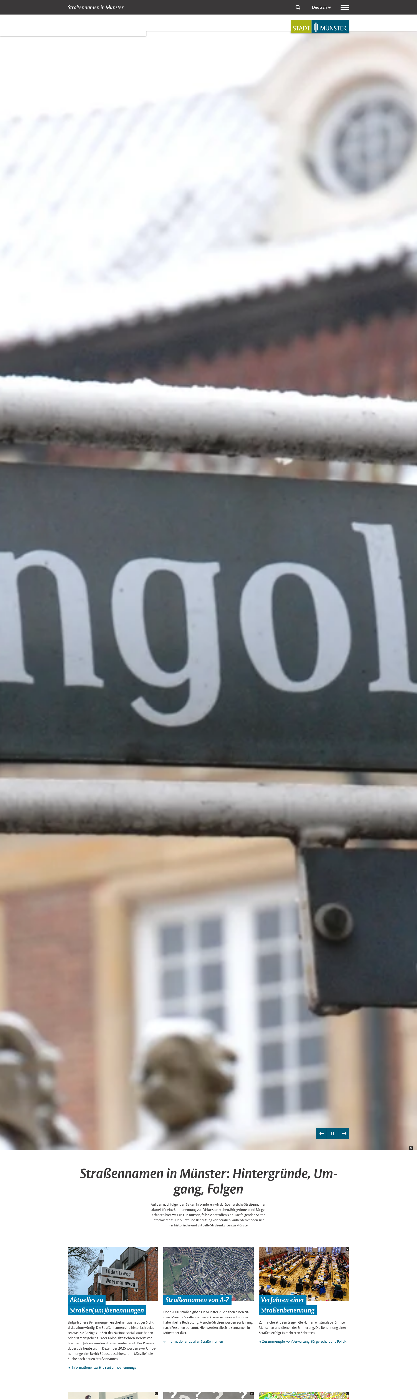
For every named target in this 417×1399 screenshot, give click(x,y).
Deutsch (319, 7)
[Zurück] (321, 1133)
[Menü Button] (345, 7)
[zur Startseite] (320, 26)
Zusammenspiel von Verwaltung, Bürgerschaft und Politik (304, 1341)
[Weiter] (343, 1133)
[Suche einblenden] (298, 7)
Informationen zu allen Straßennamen (195, 1341)
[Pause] (332, 1133)
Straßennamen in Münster (96, 7)
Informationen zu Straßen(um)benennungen (104, 1367)
